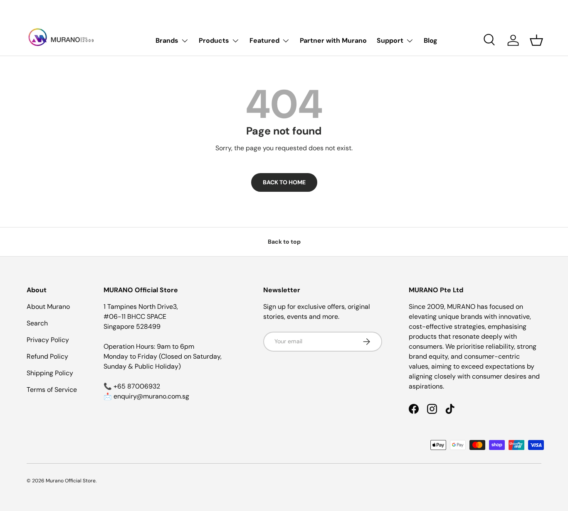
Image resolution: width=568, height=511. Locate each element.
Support (390, 40)
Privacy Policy (48, 339)
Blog (430, 40)
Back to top (284, 241)
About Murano (48, 306)
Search (37, 323)
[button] (536, 40)
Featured (264, 40)
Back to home (284, 182)
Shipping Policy (50, 373)
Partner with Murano (333, 40)
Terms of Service (52, 389)
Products (214, 40)
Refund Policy (47, 356)
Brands (167, 40)
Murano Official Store (71, 480)
